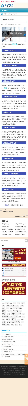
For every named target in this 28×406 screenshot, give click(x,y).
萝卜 (3, 322)
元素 (19, 303)
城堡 (18, 305)
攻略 (20, 308)
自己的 (8, 319)
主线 (3, 303)
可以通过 (13, 306)
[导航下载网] (14, 5)
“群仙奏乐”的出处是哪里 (21, 226)
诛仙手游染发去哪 (6, 346)
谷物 (3, 325)
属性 (3, 308)
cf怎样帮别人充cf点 (6, 234)
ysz (5, 24)
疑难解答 (15, 368)
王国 (11, 316)
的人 (23, 316)
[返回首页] (26, 355)
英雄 (19, 319)
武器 (4, 313)
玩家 (5, 88)
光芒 (23, 303)
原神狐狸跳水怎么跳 (20, 216)
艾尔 (14, 319)
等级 (3, 319)
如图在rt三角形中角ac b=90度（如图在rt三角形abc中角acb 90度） (21, 224)
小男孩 (14, 375)
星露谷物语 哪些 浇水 (7, 344)
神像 (16, 44)
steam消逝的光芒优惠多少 (21, 231)
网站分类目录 (24, 366)
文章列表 (7, 1)
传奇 (11, 303)
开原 (7, 308)
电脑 (20, 316)
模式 (20, 311)
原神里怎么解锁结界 (8, 211)
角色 (18, 322)
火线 (19, 314)
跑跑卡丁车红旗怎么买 (7, 339)
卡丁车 (7, 305)
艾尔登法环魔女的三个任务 (21, 229)
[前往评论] (26, 359)
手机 (11, 308)
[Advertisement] (14, 392)
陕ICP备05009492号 (21, 368)
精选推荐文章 (5, 368)
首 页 (2, 1)
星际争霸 (9, 311)
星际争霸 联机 (5, 226)
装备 (8, 322)
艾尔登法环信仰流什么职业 (8, 341)
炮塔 (23, 314)
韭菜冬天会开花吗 (6, 334)
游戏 (14, 313)
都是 (16, 325)
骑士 (20, 325)
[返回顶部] (26, 363)
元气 (15, 303)
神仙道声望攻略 (6, 357)
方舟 (3, 311)
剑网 (3, 306)
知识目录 (13, 1)
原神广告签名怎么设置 (7, 229)
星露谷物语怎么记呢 (7, 351)
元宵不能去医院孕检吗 (7, 231)
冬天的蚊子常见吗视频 (7, 336)
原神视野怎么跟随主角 (7, 349)
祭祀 (13, 44)
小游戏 (21, 306)
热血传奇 (5, 317)
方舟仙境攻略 (5, 224)
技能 (15, 308)
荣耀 (22, 319)
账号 (8, 325)
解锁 (22, 322)
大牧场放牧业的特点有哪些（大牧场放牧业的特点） (14, 354)
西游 (13, 322)
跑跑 (12, 325)
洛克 (8, 314)
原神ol (5, 14)
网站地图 (10, 368)
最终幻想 (15, 311)
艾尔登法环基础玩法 (20, 234)
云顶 (7, 303)
